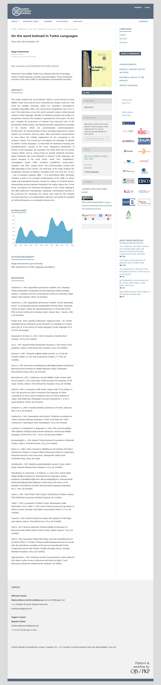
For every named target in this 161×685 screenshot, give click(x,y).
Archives (77, 21)
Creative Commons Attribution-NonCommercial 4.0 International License (97, 205)
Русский (123, 38)
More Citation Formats (95, 139)
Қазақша (123, 42)
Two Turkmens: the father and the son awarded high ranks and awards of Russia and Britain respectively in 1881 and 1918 (134, 250)
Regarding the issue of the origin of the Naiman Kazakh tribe (134, 292)
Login (147, 7)
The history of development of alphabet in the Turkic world (132, 261)
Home (14, 29)
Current (48, 21)
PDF (87, 93)
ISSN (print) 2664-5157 (127, 101)
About (14, 21)
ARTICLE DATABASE (128, 85)
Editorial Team (30, 21)
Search (144, 21)
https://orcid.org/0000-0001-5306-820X (23, 57)
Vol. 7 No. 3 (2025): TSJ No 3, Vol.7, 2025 (45, 29)
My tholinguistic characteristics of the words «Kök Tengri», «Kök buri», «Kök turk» (133, 283)
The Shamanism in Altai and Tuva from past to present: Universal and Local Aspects (134, 271)
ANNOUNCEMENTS (127, 64)
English (122, 35)
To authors (62, 21)
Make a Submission (130, 54)
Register (138, 7)
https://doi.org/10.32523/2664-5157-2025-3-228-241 (37, 66)
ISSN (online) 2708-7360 (127, 114)
